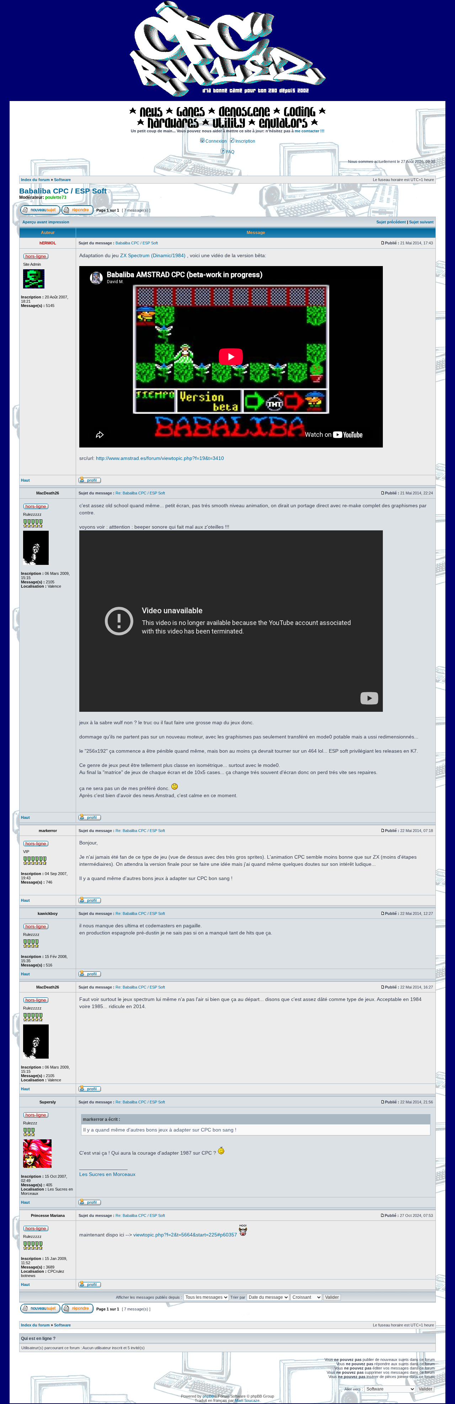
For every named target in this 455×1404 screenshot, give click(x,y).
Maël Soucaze (247, 1400)
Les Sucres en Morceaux (107, 1174)
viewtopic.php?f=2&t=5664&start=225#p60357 (185, 1235)
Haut (25, 480)
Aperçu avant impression (45, 222)
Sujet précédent (391, 222)
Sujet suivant (421, 222)
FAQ (229, 151)
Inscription (244, 141)
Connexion (215, 141)
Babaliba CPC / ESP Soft (63, 191)
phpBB (208, 1396)
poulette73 (55, 197)
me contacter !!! (310, 131)
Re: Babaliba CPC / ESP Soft (140, 493)
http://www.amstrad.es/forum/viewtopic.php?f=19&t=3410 (160, 458)
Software (62, 180)
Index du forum (35, 180)
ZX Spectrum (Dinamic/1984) (153, 255)
